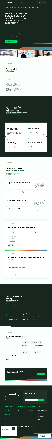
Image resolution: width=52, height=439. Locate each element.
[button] (17, 2)
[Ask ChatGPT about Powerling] (34, 426)
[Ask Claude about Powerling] (31, 426)
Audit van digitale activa (8, 410)
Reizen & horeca (40, 413)
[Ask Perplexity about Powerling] (33, 426)
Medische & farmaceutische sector (42, 410)
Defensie (39, 419)
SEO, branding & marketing (8, 418)
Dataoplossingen (30, 415)
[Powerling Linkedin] (5, 399)
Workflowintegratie (30, 410)
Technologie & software (41, 416)
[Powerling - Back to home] (8, 3)
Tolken (18, 410)
